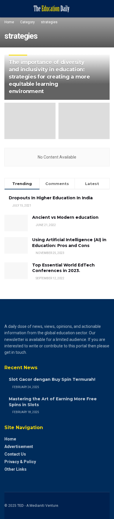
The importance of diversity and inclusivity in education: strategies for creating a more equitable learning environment (49, 77)
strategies (49, 22)
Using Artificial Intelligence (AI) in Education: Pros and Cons (69, 242)
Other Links (15, 469)
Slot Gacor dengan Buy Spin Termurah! (52, 379)
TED (20, 506)
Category (27, 22)
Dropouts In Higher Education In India (51, 197)
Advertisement (18, 446)
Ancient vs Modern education (65, 217)
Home (9, 22)
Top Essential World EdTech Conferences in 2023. (63, 267)
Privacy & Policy (20, 461)
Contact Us (15, 454)
